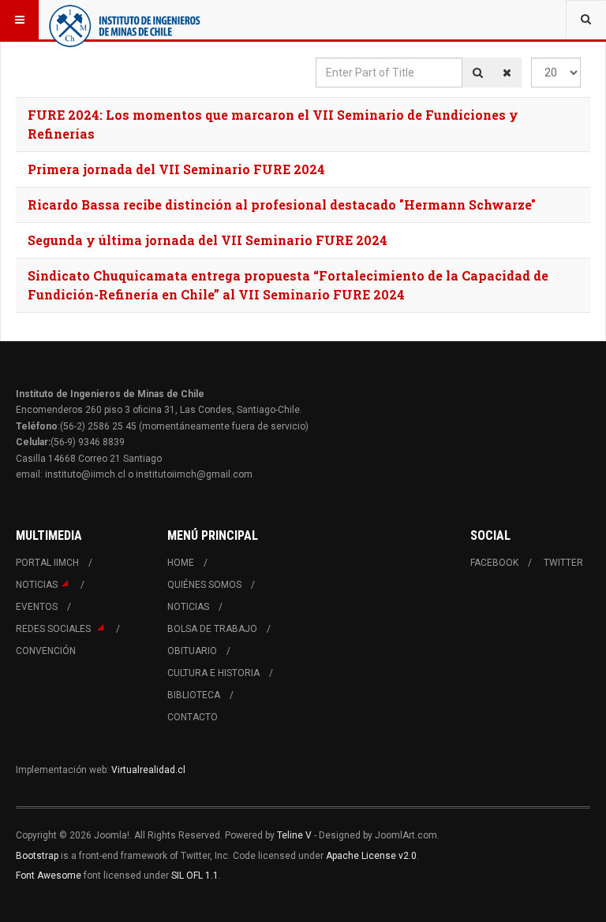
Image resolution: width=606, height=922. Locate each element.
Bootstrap (37, 855)
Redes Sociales (54, 628)
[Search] (477, 72)
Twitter (563, 562)
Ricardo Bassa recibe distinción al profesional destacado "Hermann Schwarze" (282, 204)
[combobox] (586, 19)
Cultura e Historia (213, 672)
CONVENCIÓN (46, 650)
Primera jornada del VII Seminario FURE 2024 (176, 169)
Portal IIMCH (47, 562)
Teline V (294, 835)
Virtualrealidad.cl (148, 769)
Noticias (37, 584)
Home (180, 562)
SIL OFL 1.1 (195, 875)
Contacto (192, 717)
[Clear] (507, 72)
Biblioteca (193, 695)
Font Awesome (48, 875)
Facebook (494, 562)
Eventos (37, 606)
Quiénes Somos (204, 584)
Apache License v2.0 (371, 855)
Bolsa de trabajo (212, 628)
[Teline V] (124, 19)
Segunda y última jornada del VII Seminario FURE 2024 (207, 240)
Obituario (192, 650)
